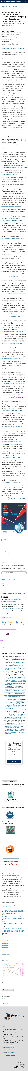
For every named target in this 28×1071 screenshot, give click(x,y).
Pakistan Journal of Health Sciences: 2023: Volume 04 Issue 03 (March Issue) (15, 668)
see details (8, 644)
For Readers (5, 998)
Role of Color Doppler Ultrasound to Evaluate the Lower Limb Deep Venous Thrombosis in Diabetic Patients (13, 918)
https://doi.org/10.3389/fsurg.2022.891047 (12, 397)
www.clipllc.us (11, 1045)
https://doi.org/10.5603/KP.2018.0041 (10, 316)
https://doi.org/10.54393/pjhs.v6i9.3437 (14, 48)
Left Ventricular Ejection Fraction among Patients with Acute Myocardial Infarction (14, 715)
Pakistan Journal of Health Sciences (12, 1)
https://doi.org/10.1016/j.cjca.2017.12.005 (11, 410)
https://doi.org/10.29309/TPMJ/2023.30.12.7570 (13, 499)
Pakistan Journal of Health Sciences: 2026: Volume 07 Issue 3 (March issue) (14, 718)
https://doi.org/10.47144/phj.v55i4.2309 (11, 358)
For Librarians (5, 1003)
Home (2, 5)
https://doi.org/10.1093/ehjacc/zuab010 (11, 457)
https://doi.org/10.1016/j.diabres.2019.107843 (12, 238)
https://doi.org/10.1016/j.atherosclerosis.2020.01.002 (14, 167)
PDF (6, 539)
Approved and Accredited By (9, 781)
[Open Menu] (1, 1)
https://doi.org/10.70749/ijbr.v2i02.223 (11, 206)
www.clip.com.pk (12, 1052)
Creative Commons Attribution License (11, 608)
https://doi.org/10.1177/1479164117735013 (14, 383)
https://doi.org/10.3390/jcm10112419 (13, 343)
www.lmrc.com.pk (12, 1031)
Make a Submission (8, 989)
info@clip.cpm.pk (10, 1055)
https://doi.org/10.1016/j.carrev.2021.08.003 (12, 331)
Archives (8, 5)
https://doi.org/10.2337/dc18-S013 (10, 174)
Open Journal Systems (7, 954)
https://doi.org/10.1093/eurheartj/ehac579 (12, 441)
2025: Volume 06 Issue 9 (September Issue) (10, 6)
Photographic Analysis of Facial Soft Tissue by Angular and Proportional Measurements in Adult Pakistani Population (13, 911)
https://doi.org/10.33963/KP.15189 (9, 276)
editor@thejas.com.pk (6, 617)
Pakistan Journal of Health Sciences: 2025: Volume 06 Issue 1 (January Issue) (15, 683)
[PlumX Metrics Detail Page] (7, 634)
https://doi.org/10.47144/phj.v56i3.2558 (11, 482)
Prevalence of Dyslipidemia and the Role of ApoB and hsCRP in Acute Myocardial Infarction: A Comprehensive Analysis (14, 703)
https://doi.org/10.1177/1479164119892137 (12, 426)
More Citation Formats (8, 572)
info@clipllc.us (10, 1047)
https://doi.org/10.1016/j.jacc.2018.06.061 (11, 220)
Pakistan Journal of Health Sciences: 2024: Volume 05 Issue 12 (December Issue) (15, 707)
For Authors (5, 1001)
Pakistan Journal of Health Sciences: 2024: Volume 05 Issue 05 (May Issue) (14, 695)
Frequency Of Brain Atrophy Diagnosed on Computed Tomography (12, 905)
